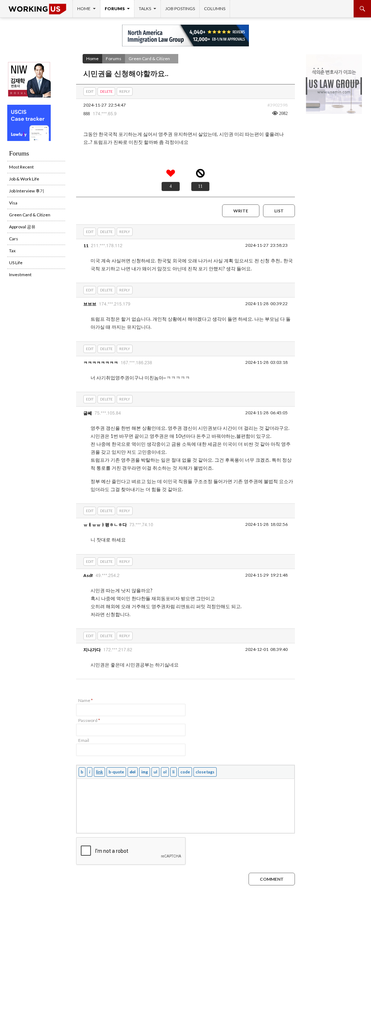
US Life (15, 262)
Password (89, 720)
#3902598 (277, 105)
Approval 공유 (22, 226)
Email (83, 740)
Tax (12, 250)
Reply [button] (124, 91)
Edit (89, 91)
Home (84, 8)
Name (85, 700)
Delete (106, 91)
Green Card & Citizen (149, 58)
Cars (13, 238)
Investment (20, 274)
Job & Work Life (24, 179)
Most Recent (21, 167)
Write (240, 210)
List (279, 210)
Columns (214, 8)
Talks (145, 8)
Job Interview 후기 (26, 191)
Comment (272, 879)
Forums (115, 8)
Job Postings (180, 8)
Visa (13, 202)
